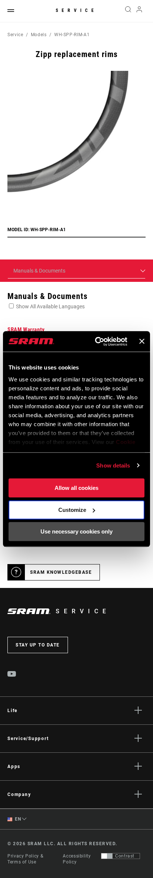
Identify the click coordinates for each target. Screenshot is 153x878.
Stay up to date (38, 645)
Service (76, 10)
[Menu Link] (10, 11)
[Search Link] (128, 11)
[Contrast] (107, 856)
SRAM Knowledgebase (61, 572)
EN (17, 819)
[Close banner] (141, 341)
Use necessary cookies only (76, 531)
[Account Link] (139, 11)
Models (39, 34)
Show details (113, 465)
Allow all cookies (76, 488)
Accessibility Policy (77, 859)
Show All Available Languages (50, 306)
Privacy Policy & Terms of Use (25, 859)
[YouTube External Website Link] (11, 674)
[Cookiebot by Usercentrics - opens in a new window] (96, 341)
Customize (72, 510)
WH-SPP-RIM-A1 (71, 34)
